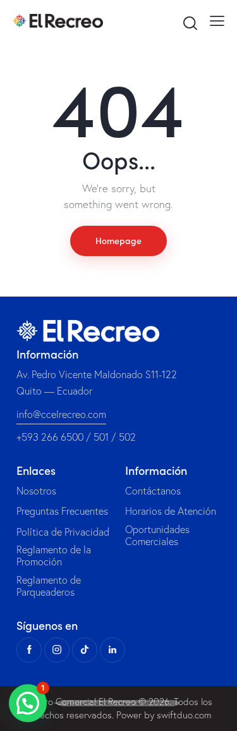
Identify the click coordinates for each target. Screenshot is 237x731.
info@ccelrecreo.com (61, 414)
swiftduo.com (184, 715)
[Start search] (190, 23)
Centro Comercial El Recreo (80, 702)
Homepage (118, 240)
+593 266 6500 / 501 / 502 (76, 437)
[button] (28, 703)
